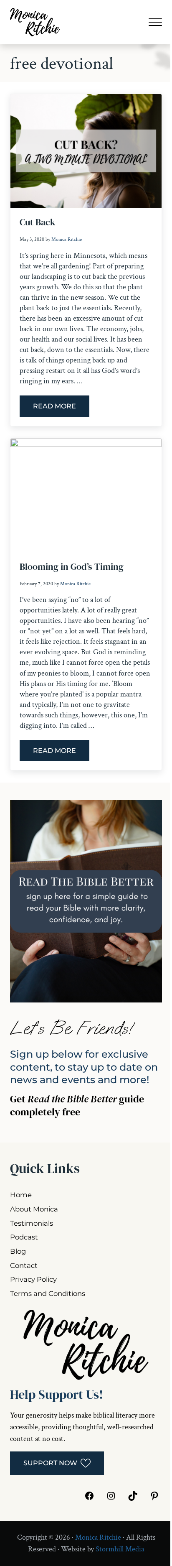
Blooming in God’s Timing (72, 567)
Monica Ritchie (98, 1537)
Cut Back (38, 222)
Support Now (50, 1463)
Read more (61, 408)
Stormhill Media (120, 1549)
